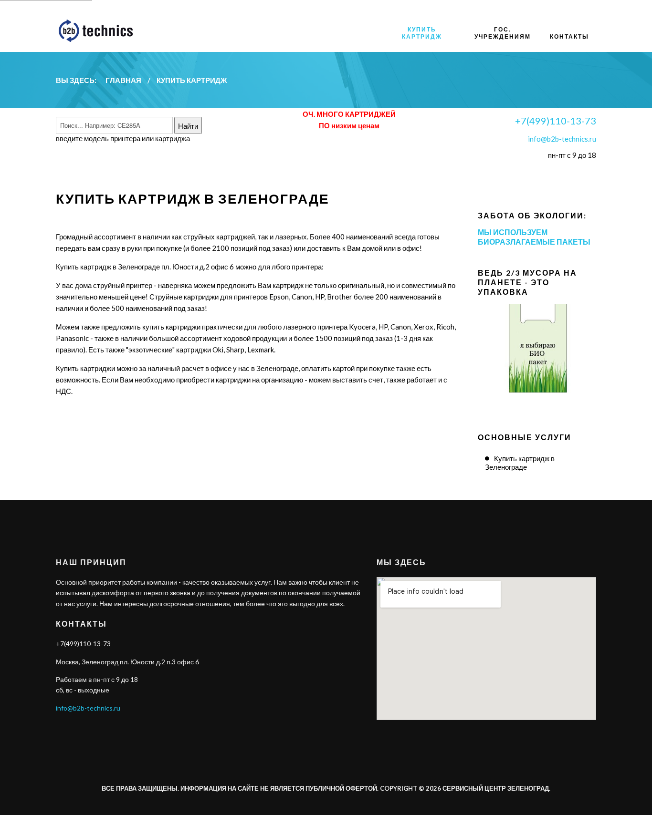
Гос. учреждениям (502, 33)
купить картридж (422, 33)
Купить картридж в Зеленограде (520, 462)
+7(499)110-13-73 (555, 120)
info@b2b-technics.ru (562, 138)
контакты (569, 36)
